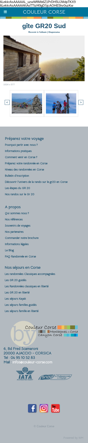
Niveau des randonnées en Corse (24, 169)
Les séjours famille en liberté (21, 311)
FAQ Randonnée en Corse (20, 256)
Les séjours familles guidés (21, 305)
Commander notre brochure (21, 238)
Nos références (14, 219)
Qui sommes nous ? (17, 213)
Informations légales (17, 244)
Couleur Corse (44, 12)
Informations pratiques (18, 151)
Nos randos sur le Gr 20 (19, 194)
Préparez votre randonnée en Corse (26, 163)
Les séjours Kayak (15, 298)
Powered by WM (73, 438)
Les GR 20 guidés (15, 280)
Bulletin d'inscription (17, 175)
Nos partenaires (14, 232)
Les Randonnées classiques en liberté (26, 286)
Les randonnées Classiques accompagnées (30, 274)
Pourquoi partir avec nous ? (21, 145)
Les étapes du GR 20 (17, 188)
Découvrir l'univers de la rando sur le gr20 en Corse (36, 182)
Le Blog (9, 250)
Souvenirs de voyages (17, 225)
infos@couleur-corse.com (32, 362)
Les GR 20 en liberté (17, 292)
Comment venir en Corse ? (21, 157)
